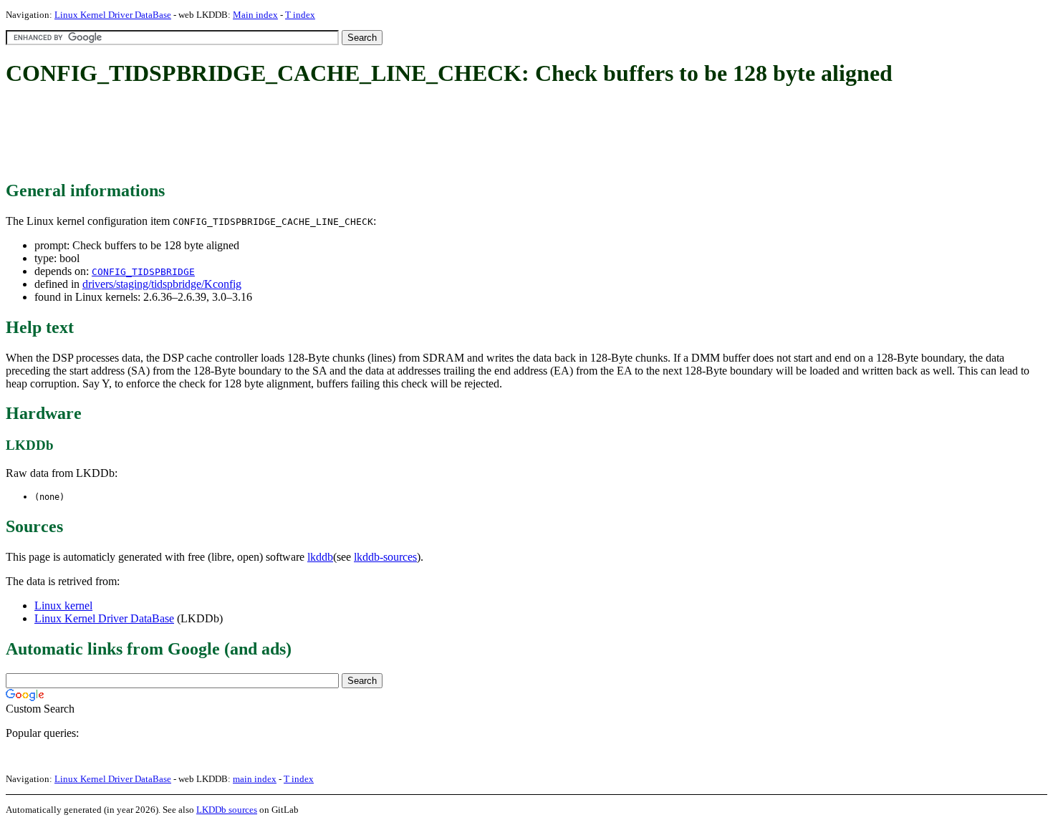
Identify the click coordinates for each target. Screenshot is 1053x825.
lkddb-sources (385, 557)
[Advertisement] (266, 134)
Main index (255, 14)
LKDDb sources (226, 809)
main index (255, 778)
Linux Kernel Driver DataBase (112, 14)
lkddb (320, 557)
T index (300, 14)
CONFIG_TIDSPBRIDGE (143, 271)
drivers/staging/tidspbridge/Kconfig (161, 284)
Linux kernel (63, 605)
